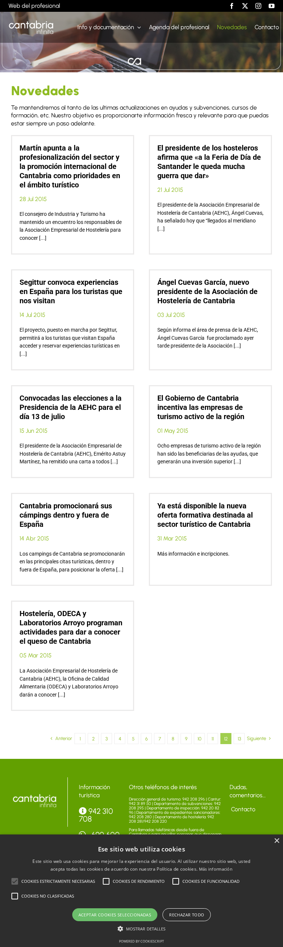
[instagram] (258, 6)
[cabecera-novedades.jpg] (34, 795)
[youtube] (272, 6)
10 (200, 739)
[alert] (141, 890)
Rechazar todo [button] (186, 914)
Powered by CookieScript (141, 941)
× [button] (276, 841)
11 (213, 739)
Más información (216, 869)
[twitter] (245, 6)
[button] (14, 881)
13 (239, 739)
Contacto (242, 809)
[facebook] (232, 6)
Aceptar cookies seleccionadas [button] (114, 914)
